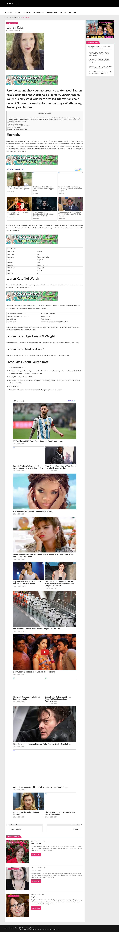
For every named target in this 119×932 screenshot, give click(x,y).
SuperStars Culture (12, 3)
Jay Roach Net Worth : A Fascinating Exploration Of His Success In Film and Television (99, 60)
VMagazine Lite (53, 929)
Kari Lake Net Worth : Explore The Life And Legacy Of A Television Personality (100, 67)
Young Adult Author (12, 23)
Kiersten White (36, 870)
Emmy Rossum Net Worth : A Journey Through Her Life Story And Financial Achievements (99, 53)
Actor (10, 12)
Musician (63, 12)
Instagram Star (38, 12)
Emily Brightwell (36, 843)
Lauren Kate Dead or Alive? (15, 127)
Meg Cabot (34, 897)
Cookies (22, 928)
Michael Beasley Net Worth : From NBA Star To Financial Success (100, 47)
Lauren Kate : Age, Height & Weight (18, 126)
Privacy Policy (30, 928)
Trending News (51, 12)
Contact (11, 928)
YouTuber (26, 12)
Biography (11, 122)
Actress (18, 12)
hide (49, 113)
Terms (17, 928)
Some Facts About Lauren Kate (17, 129)
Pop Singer (72, 12)
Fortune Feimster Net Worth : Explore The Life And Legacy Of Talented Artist (100, 72)
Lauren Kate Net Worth (15, 124)
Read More (36, 854)
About (6, 928)
